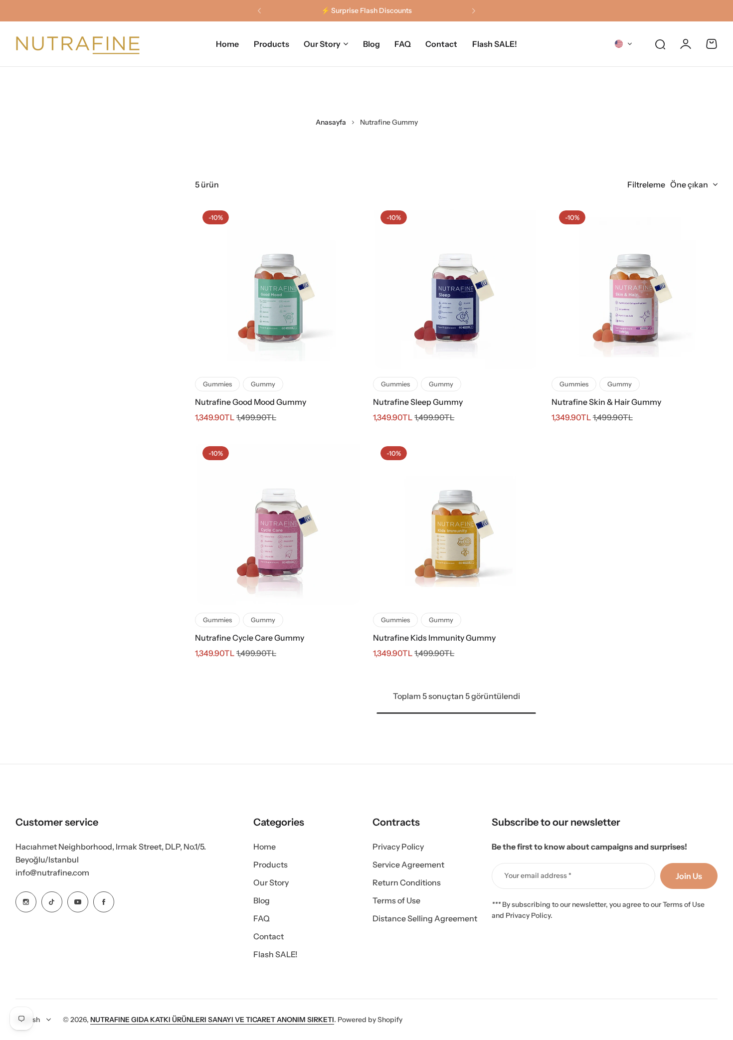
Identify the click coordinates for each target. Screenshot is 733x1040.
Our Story (322, 44)
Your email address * (537, 875)
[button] (259, 10)
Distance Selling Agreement (424, 918)
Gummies (217, 384)
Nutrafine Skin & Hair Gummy (606, 402)
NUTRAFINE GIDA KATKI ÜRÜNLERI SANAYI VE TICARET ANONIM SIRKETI (212, 1019)
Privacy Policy (398, 847)
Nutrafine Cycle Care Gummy (249, 638)
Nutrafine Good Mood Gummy (250, 402)
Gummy (263, 384)
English (27, 1019)
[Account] (686, 44)
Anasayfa (331, 122)
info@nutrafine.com (52, 872)
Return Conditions (406, 882)
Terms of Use (396, 900)
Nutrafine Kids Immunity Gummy (434, 638)
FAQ (261, 918)
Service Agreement (408, 864)
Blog (261, 900)
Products (270, 864)
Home (264, 847)
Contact (268, 936)
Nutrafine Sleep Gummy (418, 402)
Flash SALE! (275, 954)
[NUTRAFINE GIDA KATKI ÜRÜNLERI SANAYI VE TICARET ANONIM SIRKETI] (77, 44)
